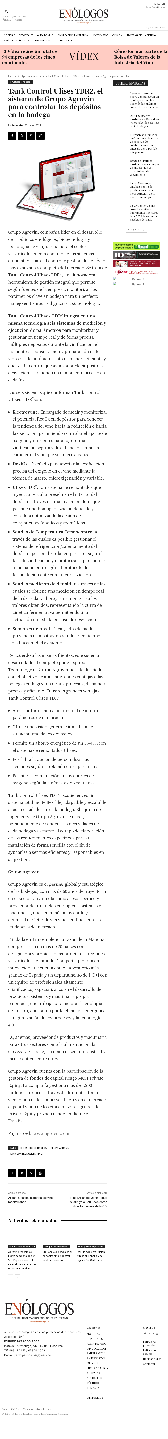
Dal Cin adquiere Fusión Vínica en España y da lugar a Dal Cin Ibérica (91, 1256)
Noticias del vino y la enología (38, 1408)
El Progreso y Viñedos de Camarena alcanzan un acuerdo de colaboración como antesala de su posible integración (144, 143)
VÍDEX (84, 55)
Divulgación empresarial (31, 76)
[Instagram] (149, 1334)
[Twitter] (22, 136)
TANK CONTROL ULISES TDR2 (26, 1153)
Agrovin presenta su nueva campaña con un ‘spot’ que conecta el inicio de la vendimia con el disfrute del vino (22, 1260)
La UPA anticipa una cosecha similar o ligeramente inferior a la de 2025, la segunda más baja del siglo (144, 212)
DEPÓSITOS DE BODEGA (33, 1147)
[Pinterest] (31, 136)
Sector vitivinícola (11, 1408)
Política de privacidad (149, 1343)
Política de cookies (149, 1352)
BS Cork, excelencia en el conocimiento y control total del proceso (57, 1256)
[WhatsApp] (40, 136)
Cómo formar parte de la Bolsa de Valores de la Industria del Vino (140, 56)
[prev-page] (10, 1277)
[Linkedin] (153, 1334)
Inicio (11, 76)
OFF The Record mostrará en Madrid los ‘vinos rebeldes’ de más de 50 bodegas (144, 121)
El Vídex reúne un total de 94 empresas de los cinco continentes (29, 56)
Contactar (149, 1364)
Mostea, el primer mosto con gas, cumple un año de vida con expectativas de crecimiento (144, 167)
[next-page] (17, 1277)
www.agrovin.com (51, 1133)
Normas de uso (152, 1358)
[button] (6, 11)
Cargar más (135, 229)
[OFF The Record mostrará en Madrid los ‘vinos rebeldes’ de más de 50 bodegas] (120, 119)
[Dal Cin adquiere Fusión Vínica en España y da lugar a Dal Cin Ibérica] (92, 1238)
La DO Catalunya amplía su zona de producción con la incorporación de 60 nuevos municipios (142, 189)
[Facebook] (12, 136)
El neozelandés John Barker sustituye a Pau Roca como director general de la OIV (88, 1202)
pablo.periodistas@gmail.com (32, 1355)
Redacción (17, 125)
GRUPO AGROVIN (60, 1147)
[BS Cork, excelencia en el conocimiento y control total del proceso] (58, 1238)
